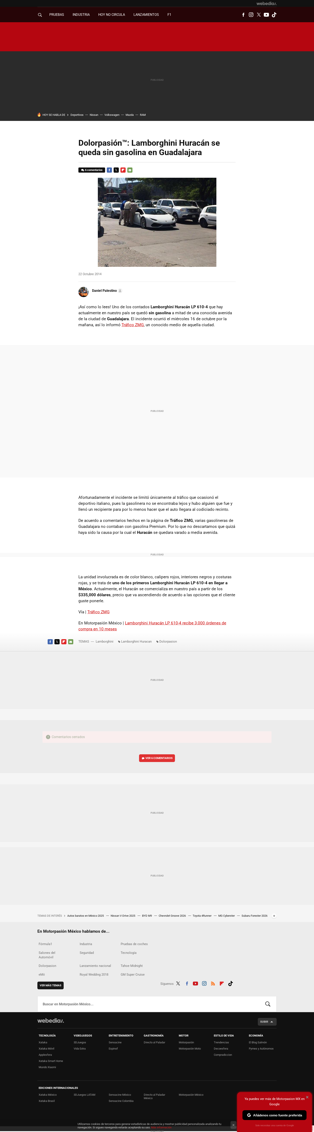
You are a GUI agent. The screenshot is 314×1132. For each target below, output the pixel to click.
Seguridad (87, 953)
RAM (143, 114)
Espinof (113, 1048)
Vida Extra (80, 1048)
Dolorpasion (168, 641)
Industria (81, 15)
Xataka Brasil (47, 1101)
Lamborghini (104, 641)
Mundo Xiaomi (47, 1067)
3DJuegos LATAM (84, 1094)
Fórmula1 (45, 944)
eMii (42, 974)
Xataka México (48, 1094)
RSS (213, 982)
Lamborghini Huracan (136, 641)
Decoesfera (221, 1048)
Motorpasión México (191, 1094)
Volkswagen (111, 114)
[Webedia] (267, 3)
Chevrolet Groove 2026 (172, 915)
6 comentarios (94, 170)
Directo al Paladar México (154, 1096)
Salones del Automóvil (47, 955)
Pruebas (56, 15)
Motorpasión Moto (190, 1048)
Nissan (94, 114)
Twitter (258, 14)
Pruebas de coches (134, 944)
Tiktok (274, 14)
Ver (159, 758)
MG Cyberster (226, 915)
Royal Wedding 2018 (94, 974)
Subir (264, 1021)
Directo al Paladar (154, 1042)
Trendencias (221, 1042)
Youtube (266, 14)
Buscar (268, 1004)
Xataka (43, 1042)
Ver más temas (50, 985)
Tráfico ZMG (133, 324)
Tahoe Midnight (132, 966)
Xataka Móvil (46, 1048)
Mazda (130, 114)
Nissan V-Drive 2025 (123, 915)
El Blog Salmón (258, 1042)
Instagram (251, 14)
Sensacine (115, 1042)
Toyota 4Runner (202, 915)
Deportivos (77, 114)
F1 (169, 15)
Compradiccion (223, 1054)
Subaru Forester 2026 (254, 915)
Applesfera (45, 1054)
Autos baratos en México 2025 (85, 915)
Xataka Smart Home (51, 1061)
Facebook (243, 14)
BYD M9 (147, 915)
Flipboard (123, 170)
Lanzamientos (146, 15)
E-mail (129, 170)
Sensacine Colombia (121, 1101)
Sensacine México (120, 1094)
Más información (161, 1127)
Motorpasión (186, 1042)
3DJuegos (80, 1042)
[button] (106, 291)
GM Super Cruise (133, 974)
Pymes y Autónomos (261, 1048)
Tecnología (128, 953)
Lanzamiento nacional (95, 966)
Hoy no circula (111, 15)
